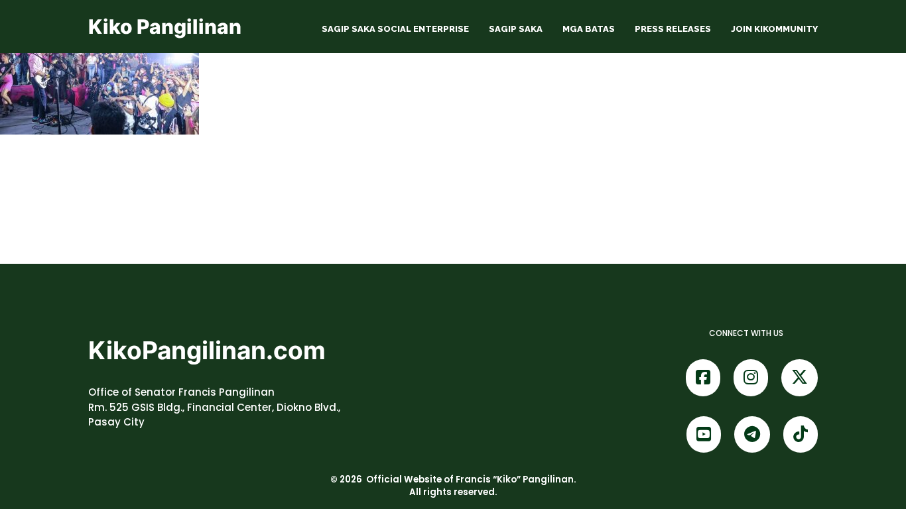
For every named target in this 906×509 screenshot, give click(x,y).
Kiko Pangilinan (164, 26)
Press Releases (673, 29)
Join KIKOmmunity (774, 29)
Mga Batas (588, 29)
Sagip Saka (516, 29)
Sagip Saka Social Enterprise (395, 29)
